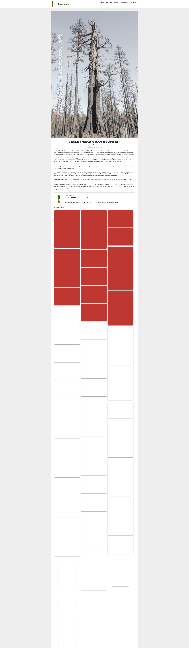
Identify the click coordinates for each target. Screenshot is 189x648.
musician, (73, 197)
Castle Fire (109, 2)
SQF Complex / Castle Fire (86, 150)
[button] (98, 2)
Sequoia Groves (125, 2)
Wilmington (134, 2)
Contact (116, 2)
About (102, 2)
